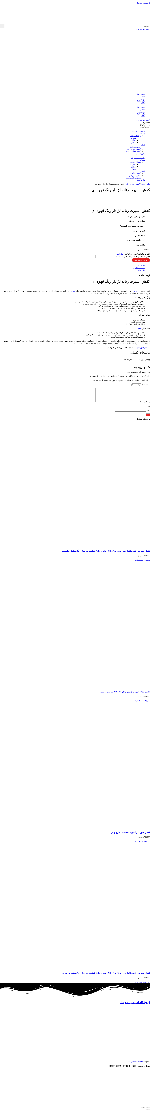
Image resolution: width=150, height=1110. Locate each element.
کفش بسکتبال (135, 147)
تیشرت (133, 138)
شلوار (133, 142)
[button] (142, 560)
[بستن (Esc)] (142, 1107)
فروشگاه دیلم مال (143, 3)
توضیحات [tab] (141, 265)
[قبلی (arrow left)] (149, 1109)
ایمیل (148, 410)
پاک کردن (119, 254)
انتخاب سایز (145, 254)
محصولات (141, 96)
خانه (148, 184)
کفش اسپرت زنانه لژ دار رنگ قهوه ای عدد (134, 256)
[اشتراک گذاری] (144, 1107)
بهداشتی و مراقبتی (138, 131)
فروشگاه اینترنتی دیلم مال (134, 1002)
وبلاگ (143, 103)
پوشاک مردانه (135, 136)
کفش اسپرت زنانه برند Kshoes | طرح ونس (130, 832)
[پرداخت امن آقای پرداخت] (132, 1087)
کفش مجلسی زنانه (133, 151)
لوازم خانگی (140, 154)
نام (149, 406)
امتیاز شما (145, 384)
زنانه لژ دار (135, 291)
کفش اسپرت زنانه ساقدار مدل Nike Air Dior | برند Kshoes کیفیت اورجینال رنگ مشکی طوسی (106, 551)
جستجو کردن (145, 122)
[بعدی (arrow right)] (147, 1109)
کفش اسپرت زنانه (134, 149)
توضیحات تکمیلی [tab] (138, 268)
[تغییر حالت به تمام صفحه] (147, 1107)
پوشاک (142, 133)
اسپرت (72, 291)
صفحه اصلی (140, 94)
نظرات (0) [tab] (141, 270)
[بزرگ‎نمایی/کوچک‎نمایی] (149, 1107)
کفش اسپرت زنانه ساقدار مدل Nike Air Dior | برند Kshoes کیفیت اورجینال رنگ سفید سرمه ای (106, 973)
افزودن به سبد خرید (141, 260)
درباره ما (142, 99)
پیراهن (133, 140)
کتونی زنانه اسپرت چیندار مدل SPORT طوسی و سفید (125, 691)
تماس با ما (141, 101)
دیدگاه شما (145, 402)
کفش (143, 145)
